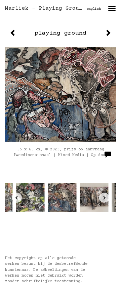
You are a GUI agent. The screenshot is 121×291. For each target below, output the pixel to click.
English (94, 9)
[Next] (104, 198)
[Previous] (17, 198)
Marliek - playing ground (45, 8)
